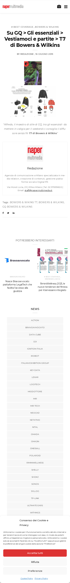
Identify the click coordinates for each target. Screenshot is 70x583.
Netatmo (35, 420)
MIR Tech (35, 406)
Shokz (35, 477)
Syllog (35, 491)
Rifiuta (35, 561)
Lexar (35, 377)
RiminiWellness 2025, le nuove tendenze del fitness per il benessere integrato (52, 287)
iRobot (35, 356)
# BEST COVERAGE (22, 27)
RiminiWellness (52, 279)
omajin (35, 441)
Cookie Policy (27, 578)
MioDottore (35, 391)
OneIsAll (35, 448)
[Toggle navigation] (65, 6)
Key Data (35, 370)
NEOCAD (35, 413)
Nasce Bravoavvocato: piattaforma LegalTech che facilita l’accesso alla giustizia (17, 286)
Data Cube (35, 334)
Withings (35, 512)
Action (35, 320)
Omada (35, 434)
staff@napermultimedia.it (38, 190)
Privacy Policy (41, 578)
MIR (35, 398)
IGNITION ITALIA (35, 348)
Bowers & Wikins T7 (23, 202)
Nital (35, 427)
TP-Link (35, 498)
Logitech (35, 384)
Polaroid (35, 455)
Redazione (27, 54)
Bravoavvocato (17, 277)
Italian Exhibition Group (35, 363)
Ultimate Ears (35, 505)
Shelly (35, 470)
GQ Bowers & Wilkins (17, 206)
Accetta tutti (35, 553)
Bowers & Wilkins (47, 27)
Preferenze (35, 570)
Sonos (35, 484)
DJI (35, 341)
